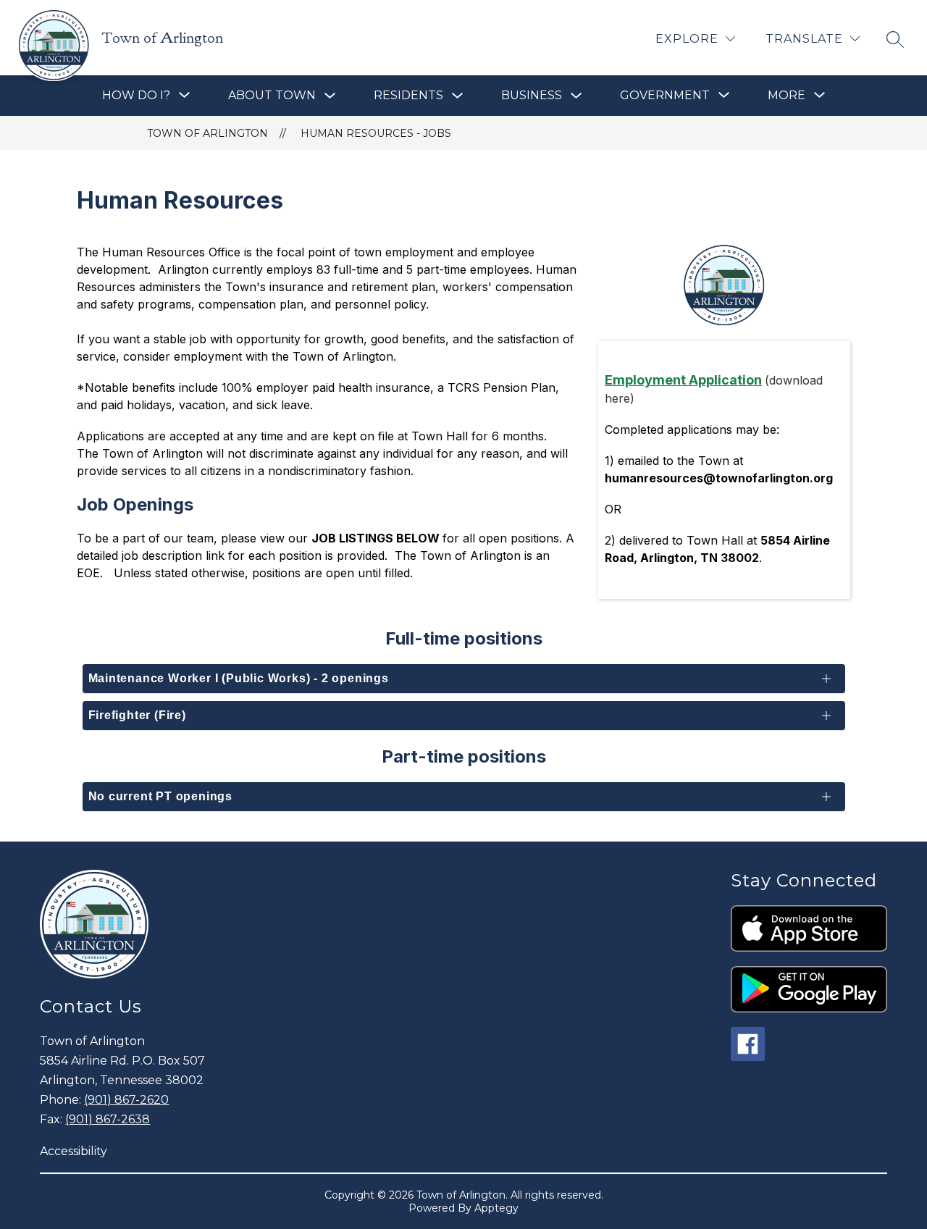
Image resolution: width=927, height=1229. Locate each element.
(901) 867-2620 (126, 1100)
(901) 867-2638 (107, 1119)
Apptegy (496, 1208)
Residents (408, 95)
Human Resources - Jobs (376, 133)
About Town (272, 95)
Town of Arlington (207, 133)
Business (531, 95)
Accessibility (73, 1151)
